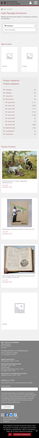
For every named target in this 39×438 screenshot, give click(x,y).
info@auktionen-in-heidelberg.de (14, 350)
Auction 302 (11, 115)
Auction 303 (11, 118)
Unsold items (9, 134)
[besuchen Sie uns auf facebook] (6, 414)
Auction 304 (11, 121)
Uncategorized (9, 131)
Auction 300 (11, 109)
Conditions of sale (10, 417)
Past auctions (9, 99)
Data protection (9, 419)
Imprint (6, 421)
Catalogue (8, 90)
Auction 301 (11, 112)
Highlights (8, 93)
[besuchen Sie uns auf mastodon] (15, 414)
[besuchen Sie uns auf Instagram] (2, 414)
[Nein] (37, 431)
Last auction (9, 96)
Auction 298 (11, 102)
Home (4, 9)
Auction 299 (11, 105)
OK (10, 434)
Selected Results (10, 128)
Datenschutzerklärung (10, 402)
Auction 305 (11, 125)
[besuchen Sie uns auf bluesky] (11, 414)
